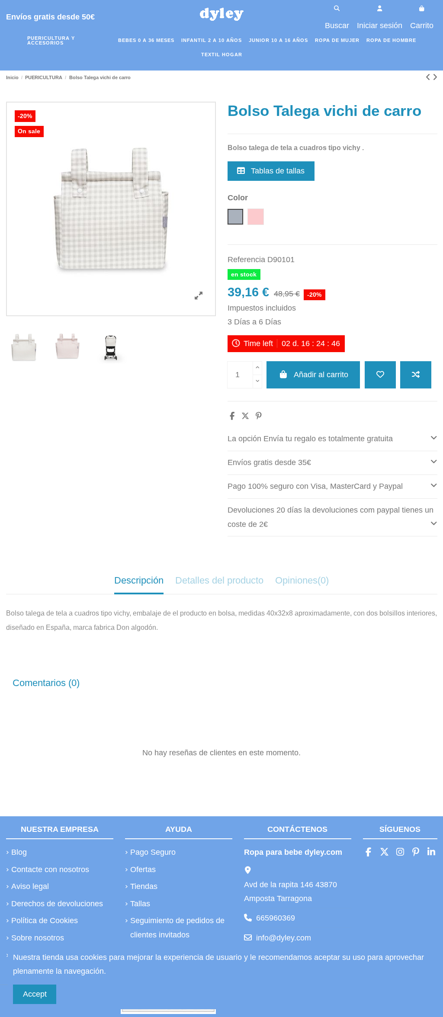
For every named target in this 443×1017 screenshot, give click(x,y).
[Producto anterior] (429, 77)
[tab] (332, 439)
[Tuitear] (245, 416)
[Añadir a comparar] (415, 374)
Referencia (246, 259)
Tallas (140, 903)
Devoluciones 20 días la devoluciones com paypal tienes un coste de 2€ (330, 517)
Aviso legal (30, 886)
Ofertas (143, 869)
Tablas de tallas (277, 171)
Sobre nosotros (37, 938)
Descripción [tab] (139, 580)
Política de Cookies (44, 920)
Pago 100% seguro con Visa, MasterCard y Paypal (315, 486)
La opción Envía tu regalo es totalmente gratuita (310, 438)
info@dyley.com (283, 938)
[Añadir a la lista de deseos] (380, 374)
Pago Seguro (153, 852)
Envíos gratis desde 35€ (269, 462)
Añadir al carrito (321, 374)
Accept (35, 994)
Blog (19, 852)
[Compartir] (232, 416)
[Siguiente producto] (435, 77)
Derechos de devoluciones (57, 903)
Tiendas (143, 886)
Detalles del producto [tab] (219, 580)
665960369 (275, 918)
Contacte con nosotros (50, 869)
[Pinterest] (259, 416)
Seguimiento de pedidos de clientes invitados (177, 927)
